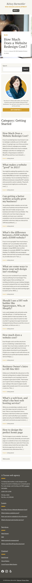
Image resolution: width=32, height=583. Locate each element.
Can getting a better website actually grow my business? (14, 199)
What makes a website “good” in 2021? (15, 166)
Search (5, 66)
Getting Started (10, 158)
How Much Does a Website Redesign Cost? (15, 134)
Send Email (4, 557)
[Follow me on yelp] (10, 571)
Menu (16, 10)
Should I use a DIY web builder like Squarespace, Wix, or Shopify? (15, 304)
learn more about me (19, 104)
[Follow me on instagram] (6, 571)
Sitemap (19, 580)
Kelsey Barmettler (16, 3)
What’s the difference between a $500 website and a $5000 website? (15, 235)
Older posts (6, 459)
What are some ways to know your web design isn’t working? (15, 269)
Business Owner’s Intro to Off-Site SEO (15, 368)
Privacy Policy (25, 580)
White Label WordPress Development (12, 544)
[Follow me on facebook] (2, 571)
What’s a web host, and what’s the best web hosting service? (15, 400)
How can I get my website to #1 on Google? (14, 516)
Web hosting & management (10, 540)
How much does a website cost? (12, 336)
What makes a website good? (10, 513)
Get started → (16, 110)
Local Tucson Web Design (9, 564)
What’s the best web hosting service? (12, 520)
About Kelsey (5, 561)
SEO (2, 537)
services (18, 106)
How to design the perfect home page (13, 431)
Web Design (5, 533)
